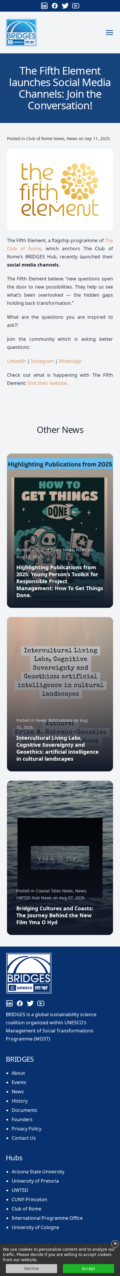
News (72, 138)
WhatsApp (70, 361)
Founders (22, 1119)
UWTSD (20, 1190)
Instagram (42, 361)
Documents (24, 1110)
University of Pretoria (35, 1181)
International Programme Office (47, 1218)
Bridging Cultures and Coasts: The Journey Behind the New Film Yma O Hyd (54, 915)
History (20, 1101)
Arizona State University (38, 1171)
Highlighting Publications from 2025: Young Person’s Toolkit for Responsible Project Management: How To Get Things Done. (59, 581)
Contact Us (24, 1138)
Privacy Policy (26, 1128)
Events (19, 1082)
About (18, 1073)
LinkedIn (16, 361)
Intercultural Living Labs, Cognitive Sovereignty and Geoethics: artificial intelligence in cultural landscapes (57, 748)
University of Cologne (35, 1227)
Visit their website (47, 383)
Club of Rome (26, 1209)
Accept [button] (88, 1268)
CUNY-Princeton (29, 1199)
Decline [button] (31, 1268)
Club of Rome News (45, 138)
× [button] (115, 1244)
